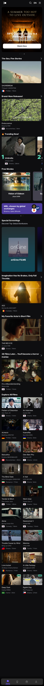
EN (35, 3)
